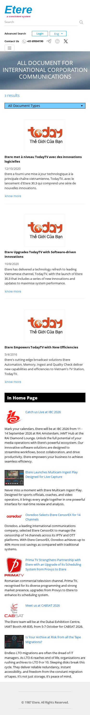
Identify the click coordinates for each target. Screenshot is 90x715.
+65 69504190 (34, 41)
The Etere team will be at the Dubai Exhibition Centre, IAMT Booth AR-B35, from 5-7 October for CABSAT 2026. (44, 624)
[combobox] (45, 106)
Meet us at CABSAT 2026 (42, 605)
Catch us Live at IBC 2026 (43, 412)
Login (39, 33)
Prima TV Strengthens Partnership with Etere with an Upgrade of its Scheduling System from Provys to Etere (53, 564)
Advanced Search (15, 33)
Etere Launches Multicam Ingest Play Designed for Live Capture (51, 474)
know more (13, 196)
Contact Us (12, 41)
